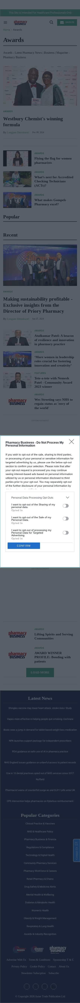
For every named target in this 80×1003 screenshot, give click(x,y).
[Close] (72, 442)
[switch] (66, 506)
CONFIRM (24, 545)
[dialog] (40, 501)
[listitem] (40, 497)
